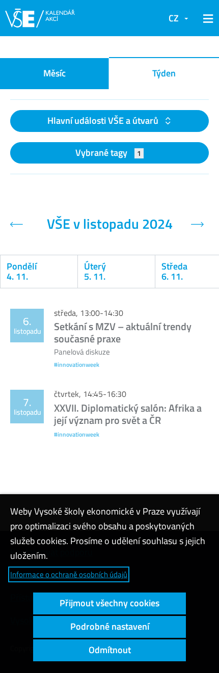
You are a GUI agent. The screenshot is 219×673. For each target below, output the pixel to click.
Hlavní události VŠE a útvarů (103, 120)
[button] (206, 18)
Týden (164, 73)
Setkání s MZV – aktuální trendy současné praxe (122, 332)
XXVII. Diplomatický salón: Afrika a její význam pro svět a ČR (128, 414)
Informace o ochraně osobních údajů (68, 574)
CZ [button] (174, 18)
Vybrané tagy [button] (108, 152)
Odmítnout (110, 650)
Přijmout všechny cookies (109, 603)
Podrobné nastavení (109, 626)
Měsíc (54, 73)
